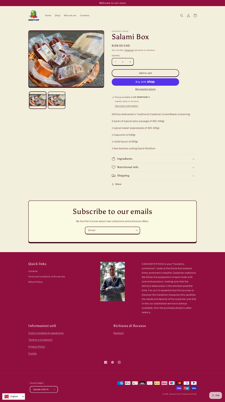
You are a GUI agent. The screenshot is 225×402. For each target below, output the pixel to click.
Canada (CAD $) (41, 389)
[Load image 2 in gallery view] (56, 100)
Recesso (118, 333)
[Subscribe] (136, 230)
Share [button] (118, 184)
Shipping (129, 50)
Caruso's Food (175, 394)
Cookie (32, 353)
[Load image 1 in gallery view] (37, 100)
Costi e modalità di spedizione (46, 333)
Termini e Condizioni (40, 340)
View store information (126, 106)
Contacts (33, 271)
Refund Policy (35, 282)
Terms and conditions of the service (46, 276)
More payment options (145, 89)
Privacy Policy (36, 346)
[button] (181, 15)
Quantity (116, 55)
